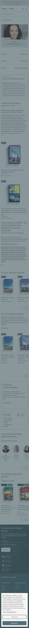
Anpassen (14, 617)
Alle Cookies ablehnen (9, 612)
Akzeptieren (14, 623)
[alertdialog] (14, 610)
